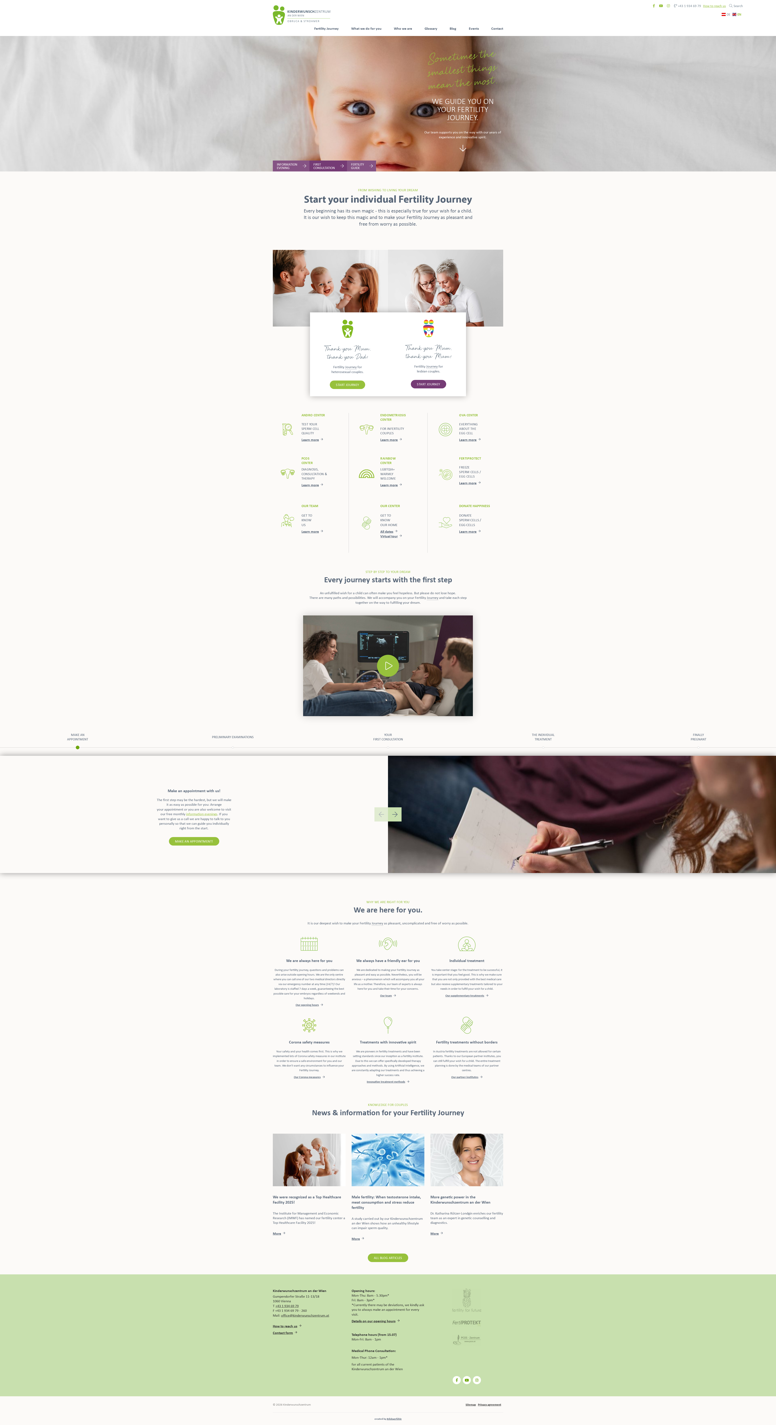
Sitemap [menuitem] (471, 1404)
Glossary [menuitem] (431, 28)
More (277, 1233)
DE (728, 14)
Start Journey (347, 384)
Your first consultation (388, 736)
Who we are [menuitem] (403, 28)
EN (739, 14)
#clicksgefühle (394, 1419)
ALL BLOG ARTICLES (388, 1257)
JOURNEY (462, 117)
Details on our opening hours (373, 1321)
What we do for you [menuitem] (366, 28)
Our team (386, 995)
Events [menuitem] (474, 28)
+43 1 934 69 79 (689, 6)
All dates (386, 531)
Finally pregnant (698, 736)
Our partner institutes (464, 1077)
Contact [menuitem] (497, 28)
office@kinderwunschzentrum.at (305, 1315)
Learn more (310, 439)
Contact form (283, 1332)
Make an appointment (77, 736)
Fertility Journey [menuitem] (326, 28)
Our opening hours (307, 1005)
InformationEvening (287, 166)
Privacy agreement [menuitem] (489, 1404)
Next (395, 814)
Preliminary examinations (233, 737)
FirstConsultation (324, 166)
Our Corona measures (307, 1077)
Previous (381, 814)
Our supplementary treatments (464, 995)
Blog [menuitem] (453, 28)
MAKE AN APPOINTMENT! (194, 841)
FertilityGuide (357, 166)
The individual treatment (543, 736)
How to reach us (714, 5)
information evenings (201, 813)
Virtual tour (389, 536)
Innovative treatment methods (386, 1082)
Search (738, 5)
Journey (351, 366)
